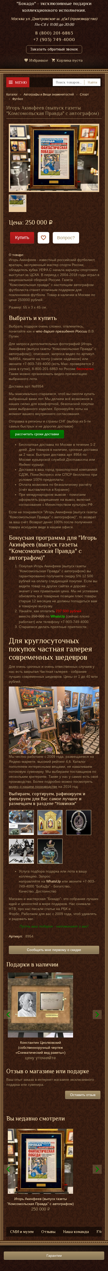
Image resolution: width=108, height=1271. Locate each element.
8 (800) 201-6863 (54, 33)
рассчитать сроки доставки (37, 434)
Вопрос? (66, 237)
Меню (21, 82)
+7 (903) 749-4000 (54, 39)
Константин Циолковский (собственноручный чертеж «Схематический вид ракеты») (41, 1047)
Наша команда (76, 1232)
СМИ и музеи (22, 1232)
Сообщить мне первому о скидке (54, 950)
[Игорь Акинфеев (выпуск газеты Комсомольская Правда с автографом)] (54, 158)
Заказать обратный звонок (54, 49)
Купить (22, 237)
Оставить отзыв (82, 1095)
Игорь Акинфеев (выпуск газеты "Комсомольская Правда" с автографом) (40, 1201)
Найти (92, 82)
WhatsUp (53, 881)
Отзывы (48, 1232)
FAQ (100, 1232)
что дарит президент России (61, 331)
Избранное (38, 60)
